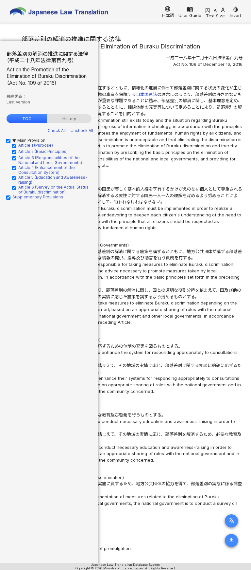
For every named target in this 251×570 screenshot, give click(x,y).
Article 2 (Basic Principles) (43, 151)
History (69, 118)
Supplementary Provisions (37, 196)
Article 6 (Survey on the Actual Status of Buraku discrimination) (53, 189)
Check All (57, 130)
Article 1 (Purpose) (35, 145)
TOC (26, 118)
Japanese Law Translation (59, 13)
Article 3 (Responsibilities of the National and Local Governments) (50, 160)
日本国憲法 (146, 94)
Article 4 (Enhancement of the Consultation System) (46, 170)
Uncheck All (82, 130)
